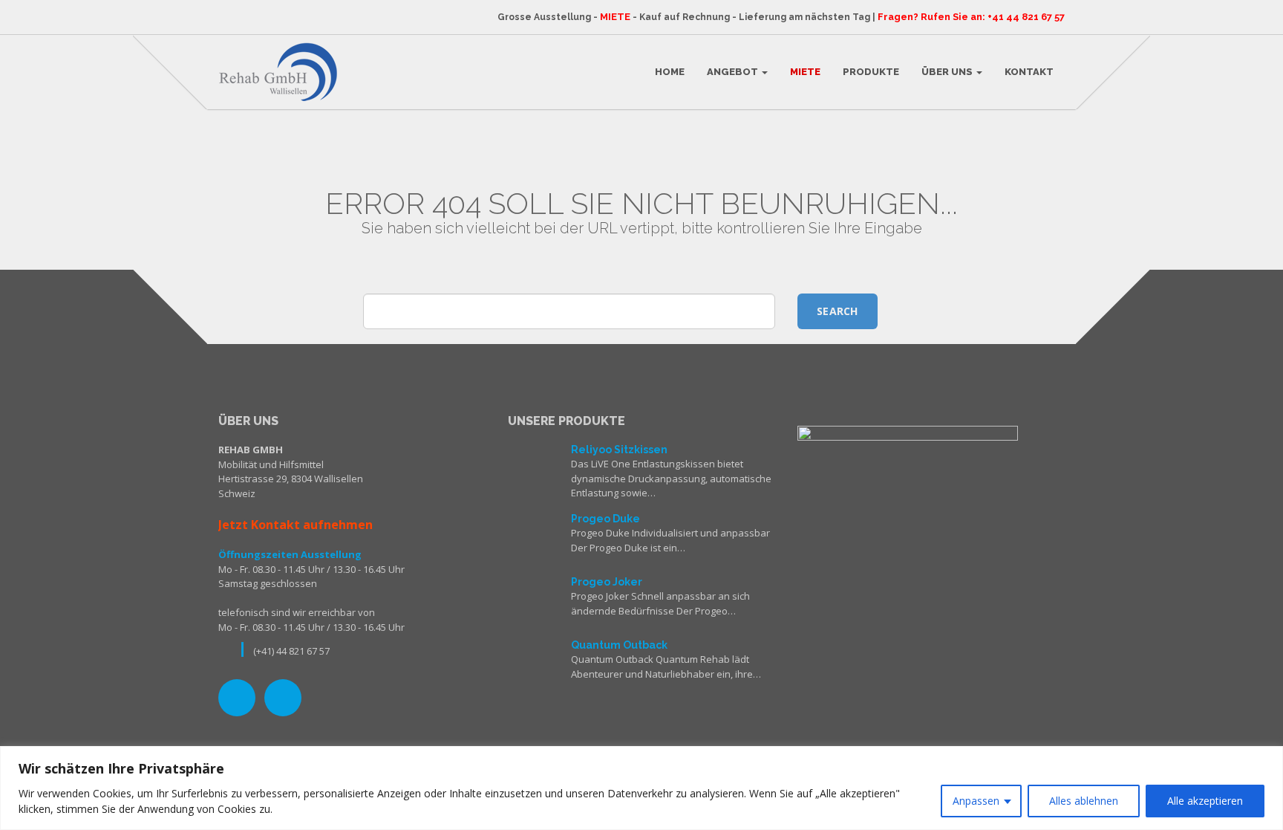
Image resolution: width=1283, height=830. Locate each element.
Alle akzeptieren (1205, 801)
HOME (670, 71)
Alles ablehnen (1083, 801)
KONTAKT (1029, 71)
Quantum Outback (619, 645)
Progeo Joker (606, 582)
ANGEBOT (733, 71)
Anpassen (976, 801)
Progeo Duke (605, 519)
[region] (641, 788)
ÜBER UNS (948, 71)
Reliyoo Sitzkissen (619, 449)
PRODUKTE (871, 71)
